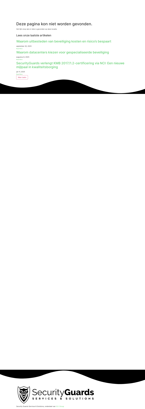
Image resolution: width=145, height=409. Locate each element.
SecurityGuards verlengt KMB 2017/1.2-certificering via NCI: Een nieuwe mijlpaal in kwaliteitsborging (70, 65)
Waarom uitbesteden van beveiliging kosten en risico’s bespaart (63, 41)
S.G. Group (60, 406)
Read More (19, 48)
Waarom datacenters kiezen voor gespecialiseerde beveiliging (62, 52)
